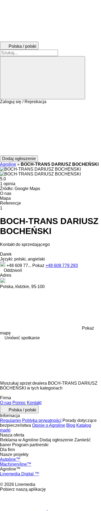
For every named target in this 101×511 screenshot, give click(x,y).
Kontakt (34, 402)
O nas (5, 402)
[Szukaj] (42, 77)
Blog (70, 425)
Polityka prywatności (41, 420)
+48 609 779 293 (62, 265)
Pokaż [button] (39, 265)
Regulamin (10, 420)
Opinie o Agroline (48, 425)
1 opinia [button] (7, 183)
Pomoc (19, 402)
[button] (50, 129)
